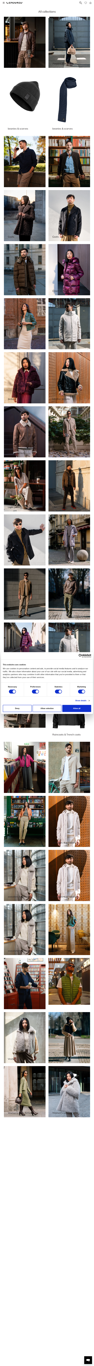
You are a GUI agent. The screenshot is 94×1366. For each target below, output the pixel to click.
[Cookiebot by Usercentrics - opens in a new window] (80, 656)
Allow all (76, 708)
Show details (80, 700)
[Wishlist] (85, 3)
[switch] (35, 692)
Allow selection (47, 708)
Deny (17, 708)
